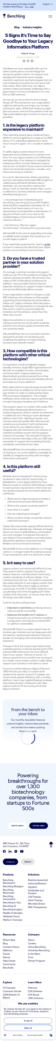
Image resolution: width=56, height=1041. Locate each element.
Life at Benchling (37, 946)
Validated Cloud (11, 916)
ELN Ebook (33, 994)
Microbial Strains (37, 903)
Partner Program (36, 960)
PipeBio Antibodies (12, 912)
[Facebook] (24, 61)
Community (9, 964)
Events (6, 953)
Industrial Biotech (37, 883)
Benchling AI (9, 906)
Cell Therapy (34, 896)
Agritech (32, 886)
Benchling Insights (12, 909)
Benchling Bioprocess (9, 891)
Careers (32, 943)
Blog (16, 27)
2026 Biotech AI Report (11, 996)
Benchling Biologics (13, 886)
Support (27, 862)
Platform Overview (12, 919)
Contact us (10, 862)
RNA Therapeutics (37, 907)
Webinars (7, 950)
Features (32, 987)
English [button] (46, 4)
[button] (52, 4)
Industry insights (32, 27)
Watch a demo (17, 826)
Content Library (11, 946)
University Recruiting (39, 950)
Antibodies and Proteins (36, 892)
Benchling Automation (9, 897)
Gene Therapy (35, 900)
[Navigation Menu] (50, 16)
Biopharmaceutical (38, 880)
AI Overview (9, 987)
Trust (30, 957)
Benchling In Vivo (12, 902)
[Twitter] (32, 61)
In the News (34, 953)
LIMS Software (35, 998)
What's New (9, 939)
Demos (6, 957)
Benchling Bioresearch (9, 881)
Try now (29, 6)
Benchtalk (8, 967)
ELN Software (35, 991)
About (31, 939)
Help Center (9, 960)
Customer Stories (12, 991)
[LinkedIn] (28, 61)
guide (47, 244)
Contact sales (39, 826)
